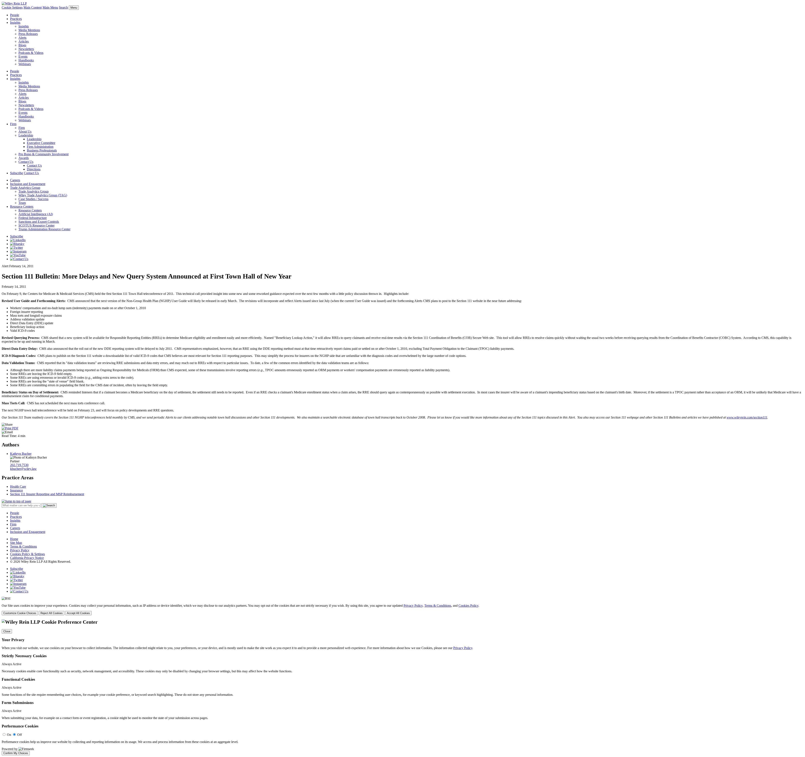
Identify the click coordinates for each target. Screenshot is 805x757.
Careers (15, 180)
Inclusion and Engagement (27, 184)
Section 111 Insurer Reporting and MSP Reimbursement (47, 494)
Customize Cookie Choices (19, 613)
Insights (15, 22)
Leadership (25, 135)
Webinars (24, 64)
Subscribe (16, 173)
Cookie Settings (12, 7)
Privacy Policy (19, 550)
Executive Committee (41, 143)
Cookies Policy (468, 605)
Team (22, 203)
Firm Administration (40, 146)
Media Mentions (29, 30)
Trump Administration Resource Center (44, 229)
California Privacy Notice (27, 558)
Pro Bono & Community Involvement (43, 154)
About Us (24, 131)
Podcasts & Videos (30, 52)
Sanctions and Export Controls (38, 221)
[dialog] (402, 609)
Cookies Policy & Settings (27, 554)
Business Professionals (42, 150)
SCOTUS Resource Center (36, 225)
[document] (402, 687)
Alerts (22, 37)
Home (14, 539)
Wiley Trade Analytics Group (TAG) (42, 195)
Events (22, 56)
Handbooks (26, 60)
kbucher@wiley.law (23, 469)
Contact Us (25, 161)
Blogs (22, 45)
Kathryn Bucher (20, 453)
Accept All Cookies (78, 613)
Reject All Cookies (51, 613)
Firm (13, 124)
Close (6, 631)
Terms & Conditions (23, 546)
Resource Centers (21, 206)
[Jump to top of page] (16, 501)
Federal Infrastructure (32, 218)
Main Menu (50, 7)
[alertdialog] (402, 687)
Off (19, 734)
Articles (23, 41)
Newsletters (26, 49)
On (9, 734)
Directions (33, 169)
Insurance (16, 490)
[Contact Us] (19, 259)
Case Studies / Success (33, 199)
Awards (23, 158)
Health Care (18, 486)
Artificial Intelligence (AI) (35, 214)
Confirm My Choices (15, 753)
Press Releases (28, 34)
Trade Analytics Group (25, 187)
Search (63, 7)
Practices (16, 19)
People (14, 15)
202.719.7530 (19, 465)
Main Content (32, 7)
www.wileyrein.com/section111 (747, 417)
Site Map (16, 542)
